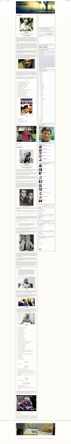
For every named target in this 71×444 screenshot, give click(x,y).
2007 (47, 65)
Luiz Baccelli (19, 15)
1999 (48, 64)
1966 (39, 62)
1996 (43, 64)
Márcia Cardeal (44, 145)
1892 (51, 57)
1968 (42, 62)
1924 (44, 59)
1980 (46, 63)
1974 (52, 62)
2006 (45, 65)
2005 (43, 65)
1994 (39, 64)
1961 (47, 61)
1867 (44, 56)
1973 (50, 62)
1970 (45, 62)
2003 (39, 65)
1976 (39, 63)
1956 (39, 61)
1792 (49, 55)
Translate (53, 51)
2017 (53, 66)
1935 (42, 60)
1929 (50, 59)
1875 (51, 56)
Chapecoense (41, 233)
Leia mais (49, 146)
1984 (53, 63)
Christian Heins (44, 176)
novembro (42, 85)
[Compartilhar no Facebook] (19, 143)
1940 (49, 60)
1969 (44, 62)
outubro (42, 86)
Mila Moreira (43, 155)
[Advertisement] (46, 21)
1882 (41, 57)
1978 (43, 63)
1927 (47, 59)
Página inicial (27, 417)
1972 (48, 62)
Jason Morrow (45, 438)
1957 (41, 61)
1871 (47, 56)
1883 (42, 57)
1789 (48, 55)
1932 (53, 59)
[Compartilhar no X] (18, 143)
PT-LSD (40, 225)
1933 (39, 60)
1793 (50, 55)
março (41, 94)
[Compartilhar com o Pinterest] (20, 143)
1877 (52, 56)
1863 (42, 56)
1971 (47, 62)
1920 (39, 59)
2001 (52, 64)
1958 (42, 61)
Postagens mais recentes (20, 417)
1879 (53, 56)
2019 (42, 67)
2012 (42, 66)
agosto (41, 88)
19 (41, 105)
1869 (46, 56)
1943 (52, 60)
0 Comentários (20, 145)
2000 (50, 64)
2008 (49, 65)
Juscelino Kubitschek (45, 188)
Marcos (41, 218)
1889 (47, 57)
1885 (44, 57)
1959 (44, 61)
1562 (39, 55)
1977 (41, 63)
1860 (40, 56)
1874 (50, 56)
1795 (51, 55)
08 (41, 114)
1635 (42, 55)
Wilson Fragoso (44, 168)
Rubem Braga (19, 147)
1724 (46, 55)
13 (41, 112)
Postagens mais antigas (32, 417)
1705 (45, 55)
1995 (41, 64)
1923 (43, 59)
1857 (39, 56)
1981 (48, 63)
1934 (41, 60)
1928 (48, 59)
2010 (53, 65)
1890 (48, 57)
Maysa (43, 180)
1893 (52, 57)
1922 (42, 59)
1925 (46, 59)
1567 (40, 55)
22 (41, 102)
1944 (53, 60)
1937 (45, 60)
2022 (40, 73)
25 (41, 97)
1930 (51, 59)
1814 (53, 55)
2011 (40, 66)
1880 (39, 57)
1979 (44, 63)
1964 (52, 61)
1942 (51, 60)
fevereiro (42, 95)
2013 (44, 66)
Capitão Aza (43, 184)
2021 (40, 74)
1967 (41, 62)
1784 (47, 55)
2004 (41, 65)
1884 (43, 57)
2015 (49, 66)
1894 (53, 57)
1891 (49, 57)
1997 (45, 64)
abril (41, 93)
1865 (43, 56)
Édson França (41, 126)
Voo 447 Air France (41, 226)
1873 (48, 56)
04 (41, 115)
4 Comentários (46, 146)
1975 (53, 62)
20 (41, 104)
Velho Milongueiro (44, 158)
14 (41, 111)
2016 (51, 66)
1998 (46, 64)
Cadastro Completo (41, 209)
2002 (53, 64)
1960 (45, 61)
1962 (49, 61)
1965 (53, 61)
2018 (40, 77)
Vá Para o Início (41, 213)
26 (41, 96)
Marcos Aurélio (42, 217)
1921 (40, 59)
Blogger (52, 438)
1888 (46, 57)
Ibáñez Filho (44, 172)
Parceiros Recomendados (42, 210)
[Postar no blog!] (17, 143)
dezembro (42, 84)
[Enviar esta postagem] (17, 144)
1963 (50, 61)
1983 (52, 63)
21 (41, 103)
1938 (46, 60)
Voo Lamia (40, 229)
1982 (50, 63)
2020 (40, 75)
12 (41, 113)
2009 (51, 65)
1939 (48, 60)
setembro (42, 87)
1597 (41, 55)
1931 (52, 59)
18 (41, 106)
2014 (47, 66)
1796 (52, 55)
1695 (43, 55)
